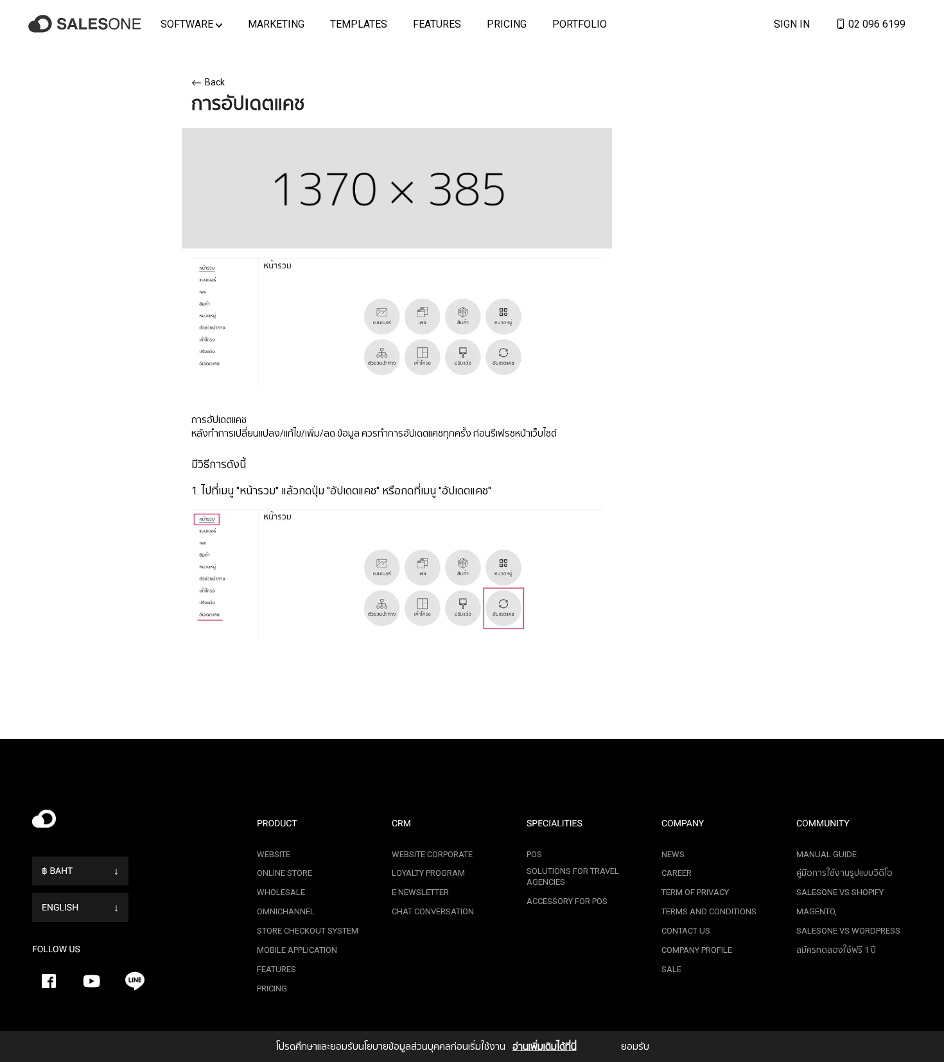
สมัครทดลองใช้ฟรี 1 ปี (836, 950)
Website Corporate (432, 854)
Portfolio (579, 24)
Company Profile (696, 950)
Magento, (816, 911)
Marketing (276, 24)
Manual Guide (826, 854)
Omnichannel (286, 911)
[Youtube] (91, 981)
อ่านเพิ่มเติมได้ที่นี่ (544, 1046)
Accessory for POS (567, 901)
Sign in (792, 24)
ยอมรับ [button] (635, 1046)
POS (534, 854)
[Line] (134, 981)
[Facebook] (48, 981)
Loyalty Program (428, 873)
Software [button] (188, 24)
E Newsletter (420, 892)
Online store (284, 873)
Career (676, 873)
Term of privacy (695, 892)
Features (437, 24)
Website (273, 854)
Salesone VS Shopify (840, 892)
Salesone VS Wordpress (848, 931)
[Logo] (87, 24)
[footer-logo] (135, 822)
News (673, 854)
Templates (358, 24)
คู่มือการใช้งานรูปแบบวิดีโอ (844, 873)
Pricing (507, 24)
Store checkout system (307, 931)
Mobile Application (297, 950)
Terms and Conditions (708, 911)
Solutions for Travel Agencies (573, 876)
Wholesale (281, 892)
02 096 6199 (875, 24)
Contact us (685, 931)
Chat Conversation (433, 911)
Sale (671, 969)
